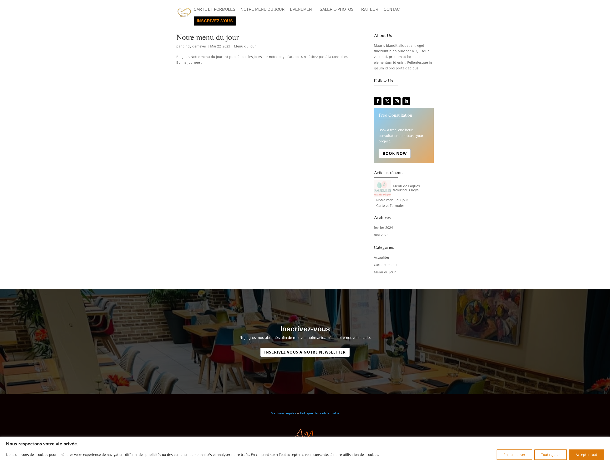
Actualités (382, 257)
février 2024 (383, 227)
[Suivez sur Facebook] (377, 101)
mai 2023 (381, 235)
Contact (393, 9)
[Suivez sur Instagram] (397, 101)
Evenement (302, 9)
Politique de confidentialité (319, 413)
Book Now (395, 153)
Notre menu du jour (263, 9)
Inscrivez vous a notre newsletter (305, 352)
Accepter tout (586, 454)
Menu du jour (245, 46)
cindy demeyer (194, 46)
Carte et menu (385, 264)
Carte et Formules (214, 9)
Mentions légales (283, 413)
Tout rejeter (550, 454)
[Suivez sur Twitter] (387, 101)
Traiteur (368, 9)
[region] (305, 450)
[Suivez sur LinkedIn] (406, 101)
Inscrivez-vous (215, 21)
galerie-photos (337, 9)
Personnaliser (514, 454)
